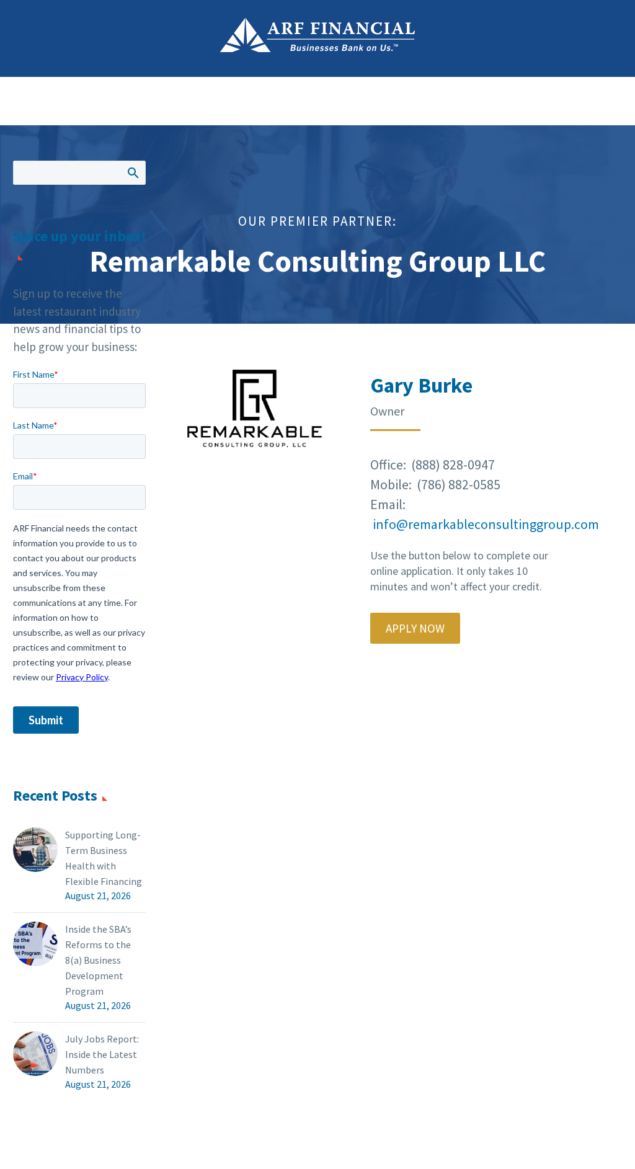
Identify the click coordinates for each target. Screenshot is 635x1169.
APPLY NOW (415, 628)
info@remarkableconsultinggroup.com (486, 524)
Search (132, 172)
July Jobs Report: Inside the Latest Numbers (102, 1054)
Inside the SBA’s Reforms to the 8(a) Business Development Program (98, 960)
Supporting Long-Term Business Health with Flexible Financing (103, 858)
